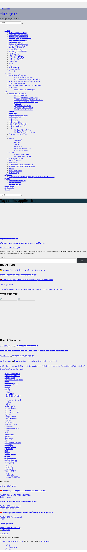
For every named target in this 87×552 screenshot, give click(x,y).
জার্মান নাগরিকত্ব (14, 173)
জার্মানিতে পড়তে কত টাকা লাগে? (18, 37)
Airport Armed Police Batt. (23, 110)
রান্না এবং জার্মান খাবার (15, 171)
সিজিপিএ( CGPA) (15, 55)
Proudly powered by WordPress (11, 541)
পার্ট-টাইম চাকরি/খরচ (15, 160)
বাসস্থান (11, 169)
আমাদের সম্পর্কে (9, 187)
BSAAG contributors (12, 374)
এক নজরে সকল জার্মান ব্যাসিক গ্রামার (24, 89)
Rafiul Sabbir (16, 506)
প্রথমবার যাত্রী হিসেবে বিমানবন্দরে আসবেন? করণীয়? (28, 100)
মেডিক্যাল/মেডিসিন (14, 69)
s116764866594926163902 (21, 495)
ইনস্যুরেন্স (16, 144)
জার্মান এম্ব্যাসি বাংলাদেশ (11, 408)
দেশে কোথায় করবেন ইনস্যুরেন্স (18, 51)
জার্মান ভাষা (8, 73)
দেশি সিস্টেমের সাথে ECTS (17, 43)
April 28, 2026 (5, 495)
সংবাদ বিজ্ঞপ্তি (9, 467)
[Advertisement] (43, 221)
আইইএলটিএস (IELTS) (16, 57)
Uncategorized (10, 378)
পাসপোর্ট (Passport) (11, 418)
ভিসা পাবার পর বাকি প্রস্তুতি (13, 443)
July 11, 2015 (5, 248)
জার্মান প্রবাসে (8, 13)
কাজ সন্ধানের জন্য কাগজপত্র (22, 156)
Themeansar (45, 541)
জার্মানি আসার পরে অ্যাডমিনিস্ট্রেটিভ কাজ (21, 165)
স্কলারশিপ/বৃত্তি (14, 53)
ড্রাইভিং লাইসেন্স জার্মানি (21, 150)
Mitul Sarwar (4, 356)
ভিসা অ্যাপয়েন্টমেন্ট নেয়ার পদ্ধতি (18, 116)
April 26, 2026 (5, 528)
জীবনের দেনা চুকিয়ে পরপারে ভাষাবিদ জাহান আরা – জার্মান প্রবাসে (18, 351)
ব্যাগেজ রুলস (17, 104)
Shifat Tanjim (15, 248)
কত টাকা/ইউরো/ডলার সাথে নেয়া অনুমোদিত (26, 102)
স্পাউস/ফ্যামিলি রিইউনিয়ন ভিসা (18, 124)
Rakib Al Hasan (5, 361)
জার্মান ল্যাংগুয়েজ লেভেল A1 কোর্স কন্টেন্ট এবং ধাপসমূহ (24, 81)
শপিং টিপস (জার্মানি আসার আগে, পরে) (24, 132)
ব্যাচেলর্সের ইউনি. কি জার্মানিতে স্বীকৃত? (20, 39)
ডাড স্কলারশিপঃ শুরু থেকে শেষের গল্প (23, 356)
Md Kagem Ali (16, 517)
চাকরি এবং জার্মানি (10, 406)
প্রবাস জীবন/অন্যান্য (11, 424)
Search (2, 257)
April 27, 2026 (5, 506)
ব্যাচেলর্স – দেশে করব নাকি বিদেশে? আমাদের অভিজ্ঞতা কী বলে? (18, 275)
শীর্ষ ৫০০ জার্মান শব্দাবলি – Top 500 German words (25, 85)
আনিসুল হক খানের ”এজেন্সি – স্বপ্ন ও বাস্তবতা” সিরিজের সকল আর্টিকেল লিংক (31, 177)
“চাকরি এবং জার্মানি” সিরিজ (21, 154)
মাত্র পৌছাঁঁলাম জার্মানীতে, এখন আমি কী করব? (22, 167)
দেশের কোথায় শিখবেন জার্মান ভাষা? (24, 77)
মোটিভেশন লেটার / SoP (16, 59)
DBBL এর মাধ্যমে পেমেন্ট (17, 47)
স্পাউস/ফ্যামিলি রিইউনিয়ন (12, 477)
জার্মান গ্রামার (13, 87)
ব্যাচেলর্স (11, 63)
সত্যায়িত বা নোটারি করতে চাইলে (18, 45)
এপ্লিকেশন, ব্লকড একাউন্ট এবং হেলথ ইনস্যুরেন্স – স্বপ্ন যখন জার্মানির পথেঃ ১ (22, 243)
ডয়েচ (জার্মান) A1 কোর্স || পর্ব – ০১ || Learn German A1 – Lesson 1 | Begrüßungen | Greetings (31, 289)
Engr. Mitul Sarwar (7, 346)
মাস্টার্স (11, 65)
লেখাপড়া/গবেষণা (13, 61)
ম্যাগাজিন (7, 179)
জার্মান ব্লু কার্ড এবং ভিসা (16, 158)
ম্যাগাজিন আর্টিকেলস (15, 183)
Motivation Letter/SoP (12, 376)
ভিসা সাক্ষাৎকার (13, 120)
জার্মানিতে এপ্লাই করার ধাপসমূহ (18, 33)
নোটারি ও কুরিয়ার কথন (6, 284)
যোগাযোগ (7, 191)
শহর (6, 465)
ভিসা (6, 92)
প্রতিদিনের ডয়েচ (9, 422)
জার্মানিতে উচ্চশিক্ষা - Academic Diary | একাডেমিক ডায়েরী (18, 366)
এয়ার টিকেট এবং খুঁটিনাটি (20, 96)
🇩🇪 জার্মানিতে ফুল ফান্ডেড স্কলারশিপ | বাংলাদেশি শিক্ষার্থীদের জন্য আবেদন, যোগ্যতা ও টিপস (26, 280)
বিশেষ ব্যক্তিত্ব (9, 189)
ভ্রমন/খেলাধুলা (13, 162)
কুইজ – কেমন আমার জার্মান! (17, 83)
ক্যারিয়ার (11, 152)
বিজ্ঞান (6, 432)
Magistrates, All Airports (22, 106)
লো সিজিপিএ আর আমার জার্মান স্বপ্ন (27, 346)
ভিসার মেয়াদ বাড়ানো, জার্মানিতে (18, 134)
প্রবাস (6, 136)
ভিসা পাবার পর (13, 128)
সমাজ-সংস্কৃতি (18, 140)
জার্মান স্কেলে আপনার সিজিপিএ (18, 41)
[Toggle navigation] (1, 25)
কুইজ (6, 398)
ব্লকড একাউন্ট (13, 114)
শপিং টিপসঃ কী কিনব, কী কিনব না (23, 130)
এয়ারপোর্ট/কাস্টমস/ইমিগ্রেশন (17, 94)
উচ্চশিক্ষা (7, 31)
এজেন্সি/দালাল (8, 175)
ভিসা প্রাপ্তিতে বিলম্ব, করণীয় (17, 126)
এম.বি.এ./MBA (14, 67)
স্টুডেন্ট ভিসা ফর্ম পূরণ (15, 118)
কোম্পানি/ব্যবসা (9, 402)
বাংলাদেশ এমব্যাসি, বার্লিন (12, 428)
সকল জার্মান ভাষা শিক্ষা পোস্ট (17, 75)
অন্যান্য (11, 138)
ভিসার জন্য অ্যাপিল (15, 122)
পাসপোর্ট (11, 112)
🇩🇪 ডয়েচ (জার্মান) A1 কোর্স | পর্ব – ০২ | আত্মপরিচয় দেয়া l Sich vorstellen (22, 270)
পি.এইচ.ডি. (12, 71)
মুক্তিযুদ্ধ (7, 453)
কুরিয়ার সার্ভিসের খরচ (15, 49)
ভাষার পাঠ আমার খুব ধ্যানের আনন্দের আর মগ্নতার (54, 351)
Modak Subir (15, 528)
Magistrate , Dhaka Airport (23, 108)
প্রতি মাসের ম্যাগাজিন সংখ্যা (17, 181)
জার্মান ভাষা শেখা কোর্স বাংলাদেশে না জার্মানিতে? (27, 79)
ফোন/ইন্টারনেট (18, 146)
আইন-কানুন (17, 142)
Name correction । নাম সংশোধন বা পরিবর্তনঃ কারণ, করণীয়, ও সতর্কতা (35, 361)
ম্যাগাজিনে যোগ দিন (15, 185)
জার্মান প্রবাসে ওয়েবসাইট (12, 412)
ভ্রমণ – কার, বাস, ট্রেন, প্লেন (22, 148)
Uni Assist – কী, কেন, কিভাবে (18, 35)
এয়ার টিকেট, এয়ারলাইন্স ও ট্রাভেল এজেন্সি (25, 98)
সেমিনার (7, 473)
